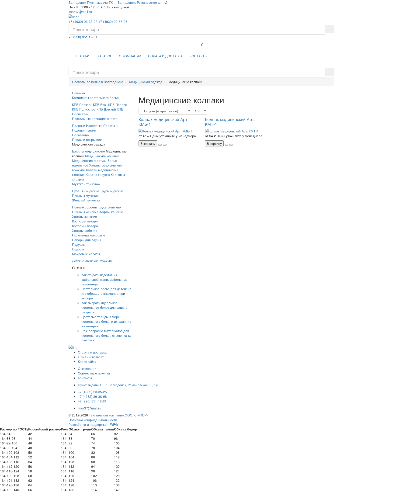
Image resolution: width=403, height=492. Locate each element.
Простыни (110, 125)
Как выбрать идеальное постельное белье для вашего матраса (104, 307)
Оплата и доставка (92, 352)
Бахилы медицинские (88, 151)
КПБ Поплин (117, 104)
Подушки (79, 244)
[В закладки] (160, 145)
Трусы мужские (111, 190)
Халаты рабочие (84, 230)
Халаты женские (84, 216)
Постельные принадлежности (94, 118)
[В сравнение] (165, 145)
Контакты (85, 377)
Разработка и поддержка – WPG (93, 424)
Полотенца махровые (88, 235)
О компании (87, 368)
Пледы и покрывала (87, 139)
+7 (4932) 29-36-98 (112, 21)
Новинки (78, 92)
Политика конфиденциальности (93, 419)
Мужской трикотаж (86, 183)
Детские (78, 260)
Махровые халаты (86, 253)
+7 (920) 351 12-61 (83, 37)
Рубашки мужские (85, 190)
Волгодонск (77, 2)
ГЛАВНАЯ (83, 56)
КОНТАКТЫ (198, 56)
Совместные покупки (94, 373)
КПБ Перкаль (82, 104)
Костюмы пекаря (85, 221)
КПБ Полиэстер (84, 109)
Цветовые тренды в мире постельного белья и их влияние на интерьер (106, 321)
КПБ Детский (106, 109)
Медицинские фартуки (89, 160)
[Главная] (74, 16)
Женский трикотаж (86, 200)
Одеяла (78, 249)
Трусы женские (109, 207)
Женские (92, 260)
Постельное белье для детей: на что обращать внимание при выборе (106, 293)
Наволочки (94, 125)
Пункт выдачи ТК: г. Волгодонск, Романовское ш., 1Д (127, 2)
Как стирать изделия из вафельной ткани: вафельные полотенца (104, 279)
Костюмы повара (85, 225)
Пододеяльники (84, 130)
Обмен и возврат (91, 356)
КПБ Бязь (100, 104)
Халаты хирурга (98, 174)
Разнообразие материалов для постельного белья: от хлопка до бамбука (106, 335)
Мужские (106, 260)
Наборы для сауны (86, 239)
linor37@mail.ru (80, 11)
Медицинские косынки (102, 155)
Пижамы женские (85, 211)
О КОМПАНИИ (130, 56)
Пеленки (78, 125)
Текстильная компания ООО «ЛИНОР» (119, 415)
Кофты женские (111, 211)
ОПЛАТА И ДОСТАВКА (165, 56)
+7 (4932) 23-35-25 (83, 21)
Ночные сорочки (84, 207)
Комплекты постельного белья (95, 97)
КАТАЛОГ (104, 56)
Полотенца (80, 134)
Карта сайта (87, 361)
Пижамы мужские (85, 195)
